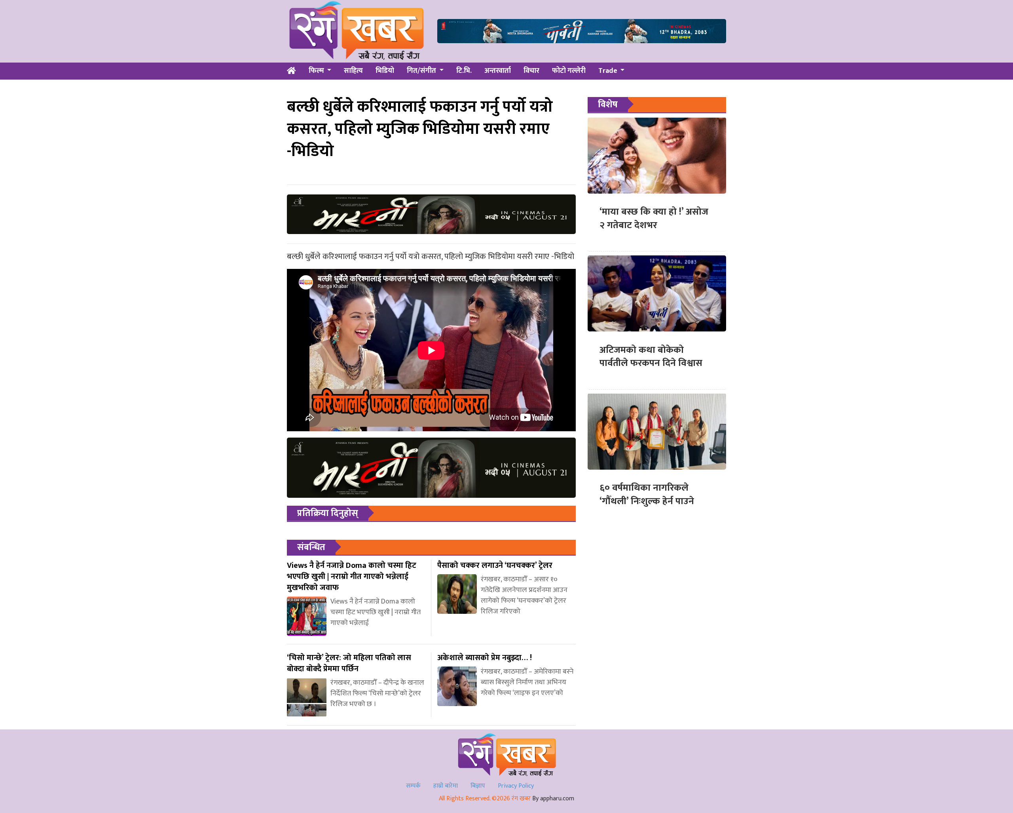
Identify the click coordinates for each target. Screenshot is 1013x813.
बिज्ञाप (477, 786)
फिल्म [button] (317, 71)
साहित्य (353, 71)
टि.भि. (464, 71)
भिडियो (385, 71)
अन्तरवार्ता (497, 71)
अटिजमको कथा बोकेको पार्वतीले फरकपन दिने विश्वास (650, 356)
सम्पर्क (413, 786)
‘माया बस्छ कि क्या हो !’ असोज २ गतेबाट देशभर (653, 218)
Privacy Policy (516, 786)
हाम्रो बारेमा (445, 786)
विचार (531, 71)
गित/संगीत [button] (422, 71)
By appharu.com (553, 798)
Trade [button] (608, 71)
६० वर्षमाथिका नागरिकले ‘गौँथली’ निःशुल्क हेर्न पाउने (646, 494)
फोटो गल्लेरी (569, 71)
